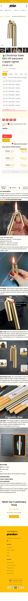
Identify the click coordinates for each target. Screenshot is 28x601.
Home (1, 16)
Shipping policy (10, 568)
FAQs (8, 553)
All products (7, 16)
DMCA (8, 555)
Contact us (10, 547)
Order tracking (10, 550)
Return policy (10, 570)
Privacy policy (10, 562)
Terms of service (11, 565)
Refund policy (10, 573)
